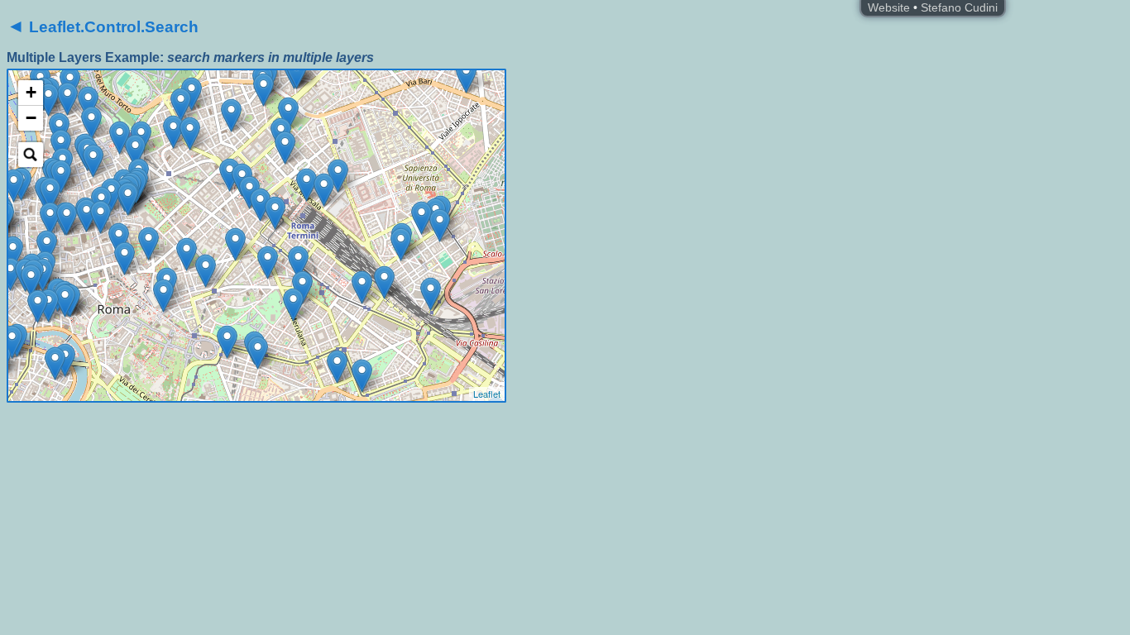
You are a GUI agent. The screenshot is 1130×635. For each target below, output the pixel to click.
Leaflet (486, 393)
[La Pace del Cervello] (227, 342)
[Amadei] (466, 76)
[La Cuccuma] (293, 305)
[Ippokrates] (263, 90)
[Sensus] (10, 274)
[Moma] (190, 133)
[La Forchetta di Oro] (267, 262)
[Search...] (30, 154)
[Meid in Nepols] (338, 176)
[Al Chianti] (296, 72)
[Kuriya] (37, 306)
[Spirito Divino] (55, 363)
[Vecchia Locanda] (46, 247)
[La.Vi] (60, 146)
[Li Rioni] (257, 353)
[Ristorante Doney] (180, 105)
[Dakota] (66, 219)
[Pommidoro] (439, 225)
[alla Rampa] (119, 138)
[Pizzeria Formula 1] (400, 244)
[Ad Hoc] (48, 100)
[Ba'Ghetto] (65, 301)
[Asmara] (288, 114)
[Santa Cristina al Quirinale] (148, 243)
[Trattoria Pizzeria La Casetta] (421, 218)
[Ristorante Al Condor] (275, 213)
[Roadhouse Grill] (306, 185)
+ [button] (31, 92)
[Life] (93, 161)
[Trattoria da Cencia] (12, 342)
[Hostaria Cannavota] (337, 367)
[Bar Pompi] (91, 123)
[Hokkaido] (324, 190)
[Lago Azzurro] (298, 262)
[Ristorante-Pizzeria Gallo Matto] (235, 244)
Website (889, 8)
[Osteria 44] (231, 115)
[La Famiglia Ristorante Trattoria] (285, 148)
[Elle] (173, 132)
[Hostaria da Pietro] (67, 99)
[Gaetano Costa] (191, 94)
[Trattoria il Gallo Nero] (260, 205)
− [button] (31, 117)
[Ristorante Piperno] (48, 305)
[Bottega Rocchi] (86, 215)
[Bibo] (118, 239)
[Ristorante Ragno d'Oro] (205, 271)
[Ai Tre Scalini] (186, 254)
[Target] (229, 175)
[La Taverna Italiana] (384, 282)
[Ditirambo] (12, 253)
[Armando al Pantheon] (50, 219)
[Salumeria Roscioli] (31, 281)
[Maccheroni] (50, 194)
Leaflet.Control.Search (103, 27)
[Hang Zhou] (362, 287)
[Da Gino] (60, 176)
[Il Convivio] (13, 186)
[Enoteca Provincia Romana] (124, 258)
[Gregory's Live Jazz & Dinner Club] (135, 151)
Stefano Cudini (959, 8)
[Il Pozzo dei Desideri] (127, 199)
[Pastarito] (362, 376)
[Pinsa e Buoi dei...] (430, 294)
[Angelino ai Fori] (163, 296)
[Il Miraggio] (100, 217)
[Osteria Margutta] (88, 103)
